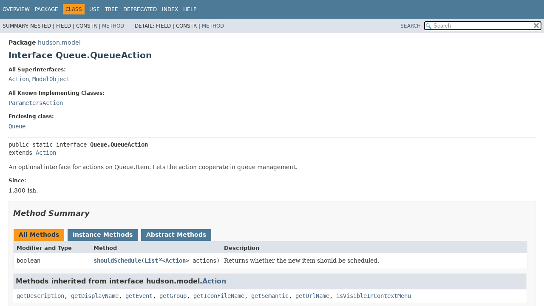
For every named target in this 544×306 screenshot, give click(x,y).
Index (170, 9)
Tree (111, 9)
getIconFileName (218, 295)
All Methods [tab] (39, 234)
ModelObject (51, 79)
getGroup (173, 295)
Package (46, 9)
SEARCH (410, 26)
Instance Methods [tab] (103, 234)
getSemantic (270, 295)
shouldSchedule (117, 260)
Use (94, 9)
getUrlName (312, 295)
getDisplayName (95, 295)
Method (113, 26)
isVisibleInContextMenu (373, 295)
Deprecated (140, 9)
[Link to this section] (95, 213)
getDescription (40, 295)
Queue (17, 126)
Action (18, 79)
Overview (16, 9)
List (151, 260)
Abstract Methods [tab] (176, 234)
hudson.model (59, 42)
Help (189, 9)
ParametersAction (35, 102)
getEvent (139, 295)
